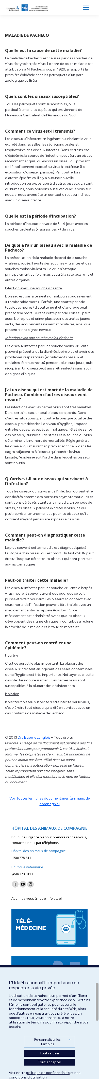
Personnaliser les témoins (52, 1041)
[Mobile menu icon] (86, 8)
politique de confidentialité (48, 1073)
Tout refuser (49, 1053)
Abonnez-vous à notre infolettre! (36, 898)
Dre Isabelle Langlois (34, 737)
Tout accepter (49, 1062)
